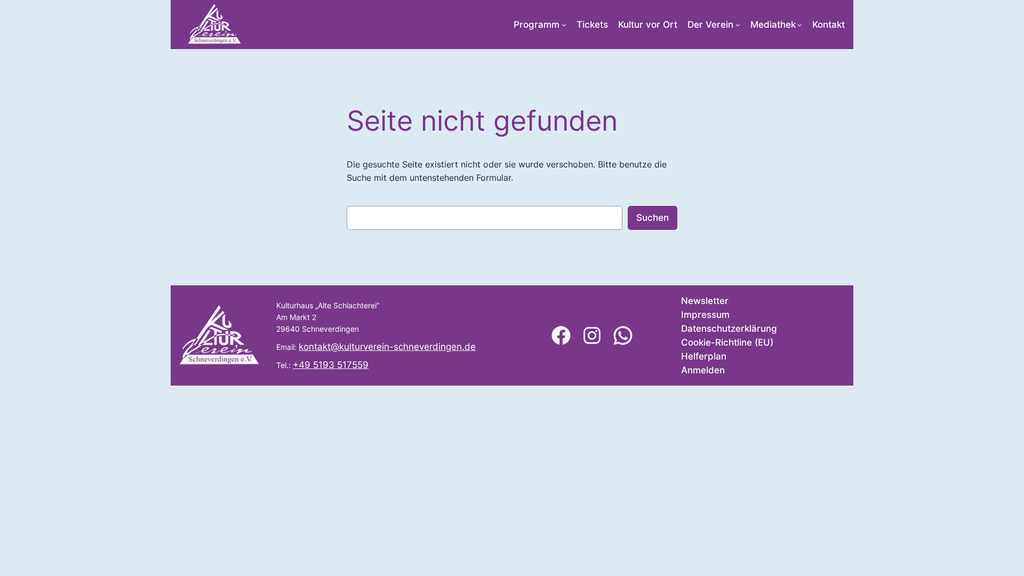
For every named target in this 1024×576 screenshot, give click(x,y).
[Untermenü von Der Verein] (737, 24)
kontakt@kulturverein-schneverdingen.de (387, 346)
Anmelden (703, 370)
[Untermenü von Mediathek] (799, 24)
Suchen (652, 217)
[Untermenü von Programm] (564, 24)
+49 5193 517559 (331, 364)
